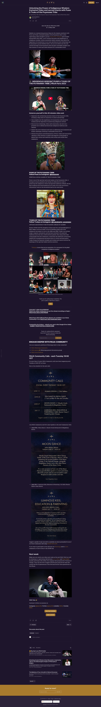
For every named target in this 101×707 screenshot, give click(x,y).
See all (31, 681)
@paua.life (38, 606)
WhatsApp (58, 546)
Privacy (49, 698)
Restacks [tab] (37, 633)
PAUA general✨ (35, 350)
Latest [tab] (33, 647)
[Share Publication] (86, 2)
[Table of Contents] (1, 353)
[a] (67, 674)
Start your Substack (47, 701)
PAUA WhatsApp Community (39, 348)
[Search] (84, 2)
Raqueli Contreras (52, 655)
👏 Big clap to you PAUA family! (37, 651)
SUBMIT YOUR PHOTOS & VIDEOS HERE (42, 326)
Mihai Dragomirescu (38, 655)
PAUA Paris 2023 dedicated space (50, 319)
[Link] (28, 82)
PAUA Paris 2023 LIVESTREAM (38, 312)
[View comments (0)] (33, 21)
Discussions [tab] (38, 647)
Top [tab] (30, 647)
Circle (66, 546)
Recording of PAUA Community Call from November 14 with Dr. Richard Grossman (43, 674)
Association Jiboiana (56, 36)
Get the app (56, 701)
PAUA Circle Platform (37, 352)
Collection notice (57, 698)
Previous (34, 624)
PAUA (61, 606)
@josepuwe (54, 174)
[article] (50, 654)
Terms (52, 698)
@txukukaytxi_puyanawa (61, 222)
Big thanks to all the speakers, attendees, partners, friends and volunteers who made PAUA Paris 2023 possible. (45, 653)
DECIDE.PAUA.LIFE (52, 543)
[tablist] (34, 633)
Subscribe (91, 2)
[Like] (30, 21)
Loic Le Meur (56, 559)
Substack (44, 704)
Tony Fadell (65, 559)
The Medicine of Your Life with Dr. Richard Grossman (43, 672)
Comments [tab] (32, 633)
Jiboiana (34, 247)
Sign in (97, 2)
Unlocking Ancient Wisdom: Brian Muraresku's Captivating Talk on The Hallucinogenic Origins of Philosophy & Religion (45, 661)
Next (68, 624)
